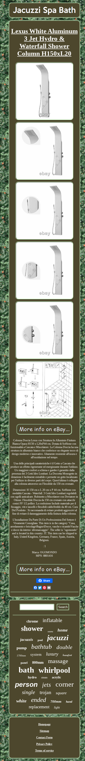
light (57, 707)
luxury (52, 654)
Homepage (44, 724)
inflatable (52, 620)
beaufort (67, 655)
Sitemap (44, 730)
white (21, 700)
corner (65, 684)
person (26, 684)
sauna (50, 631)
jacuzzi (57, 638)
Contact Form (44, 737)
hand (69, 701)
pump (22, 648)
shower (32, 628)
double (64, 647)
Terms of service (44, 750)
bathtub (41, 646)
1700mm (21, 655)
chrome (32, 621)
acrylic (56, 677)
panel (24, 662)
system (35, 654)
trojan (45, 692)
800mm (38, 662)
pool (40, 640)
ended (38, 699)
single (28, 692)
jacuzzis (26, 639)
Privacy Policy (44, 744)
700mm (56, 701)
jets (46, 684)
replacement (39, 706)
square (61, 693)
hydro (32, 677)
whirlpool (54, 670)
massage (58, 661)
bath (26, 670)
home (63, 630)
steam (44, 677)
